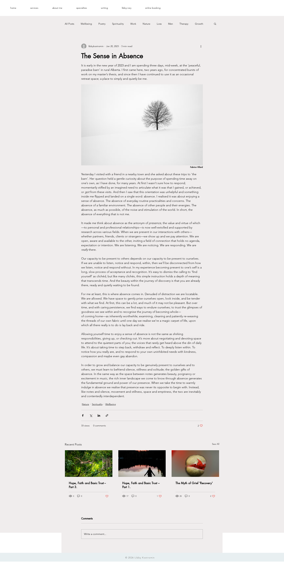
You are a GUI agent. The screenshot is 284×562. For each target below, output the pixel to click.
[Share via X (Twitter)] (90, 415)
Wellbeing (86, 23)
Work (133, 23)
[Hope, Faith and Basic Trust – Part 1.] (142, 463)
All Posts (69, 23)
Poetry (102, 23)
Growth (199, 23)
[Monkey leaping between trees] (88, 463)
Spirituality (118, 23)
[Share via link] (106, 415)
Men (170, 23)
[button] (34, 8)
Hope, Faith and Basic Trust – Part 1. (141, 485)
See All (215, 443)
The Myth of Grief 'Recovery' (194, 483)
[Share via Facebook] (82, 415)
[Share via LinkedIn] (98, 415)
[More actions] (201, 46)
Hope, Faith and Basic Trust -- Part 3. (87, 485)
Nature (146, 23)
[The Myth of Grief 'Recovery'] (195, 463)
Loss (159, 23)
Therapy (183, 23)
